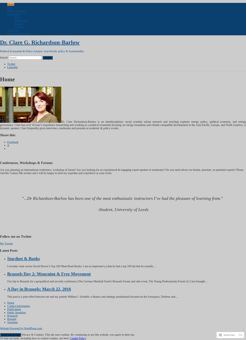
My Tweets (6, 243)
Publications (21, 20)
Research (19, 23)
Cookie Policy (78, 338)
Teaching (12, 30)
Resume (19, 27)
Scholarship (14, 14)
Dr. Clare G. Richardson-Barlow (40, 42)
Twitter (11, 64)
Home (10, 4)
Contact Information (18, 33)
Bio (9, 7)
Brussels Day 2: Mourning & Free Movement (49, 274)
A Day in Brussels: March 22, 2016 (39, 289)
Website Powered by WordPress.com (21, 328)
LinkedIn (12, 67)
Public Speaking (16, 10)
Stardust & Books (23, 258)
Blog (17, 17)
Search (4, 57)
